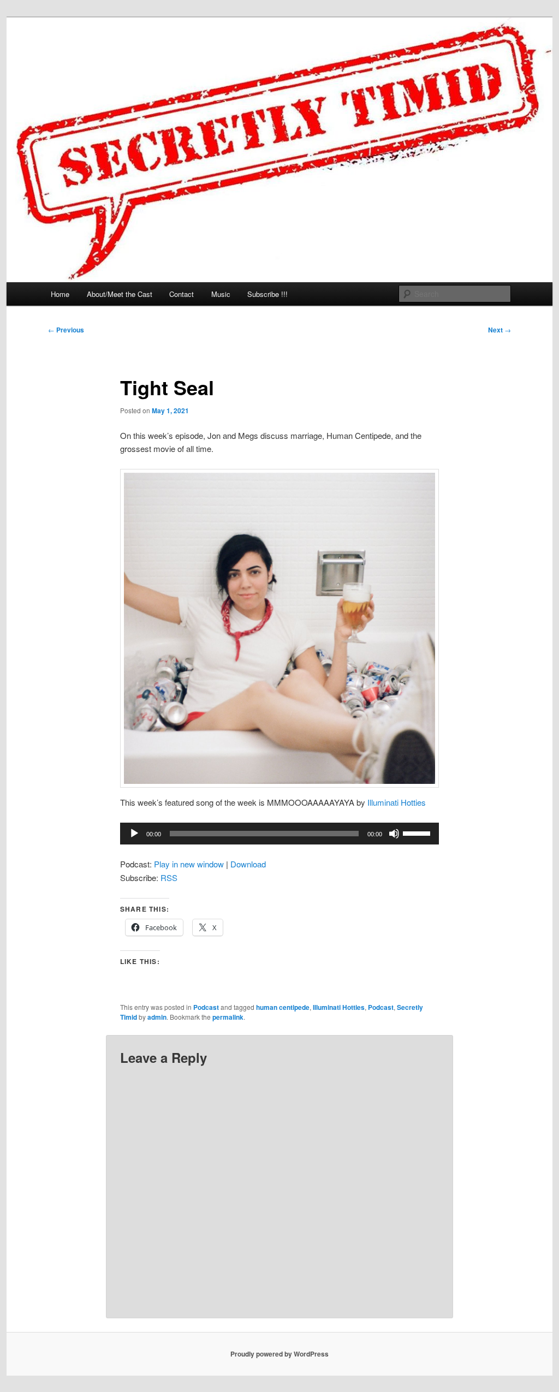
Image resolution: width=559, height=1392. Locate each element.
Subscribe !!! (267, 294)
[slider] (418, 832)
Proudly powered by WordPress (279, 1354)
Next (499, 330)
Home (60, 294)
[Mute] (394, 833)
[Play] (134, 833)
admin (156, 1017)
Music (220, 294)
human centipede (283, 1007)
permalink (227, 1017)
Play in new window (189, 864)
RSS (168, 877)
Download (248, 864)
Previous (66, 330)
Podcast (206, 1007)
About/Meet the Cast (119, 294)
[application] (279, 833)
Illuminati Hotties (396, 802)
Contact (181, 294)
